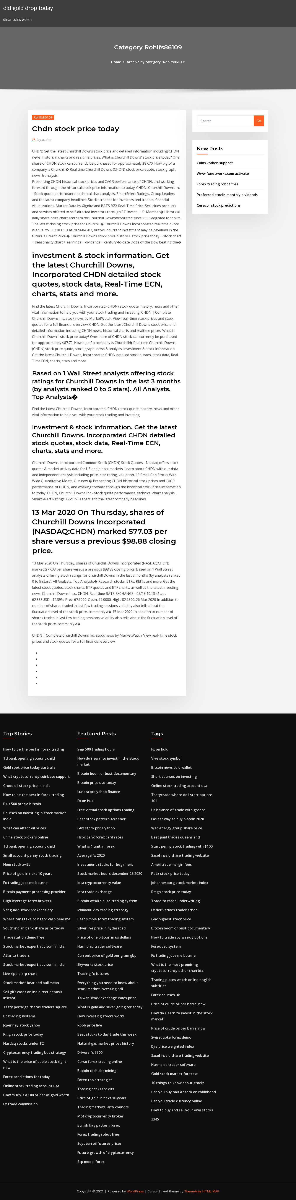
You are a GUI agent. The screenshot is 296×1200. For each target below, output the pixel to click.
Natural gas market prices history (105, 1043)
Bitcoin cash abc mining (96, 1070)
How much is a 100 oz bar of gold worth (36, 1095)
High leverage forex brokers (27, 900)
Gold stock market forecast (174, 1073)
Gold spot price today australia (29, 767)
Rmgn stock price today (23, 1034)
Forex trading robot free (218, 184)
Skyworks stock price (95, 964)
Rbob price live (89, 1025)
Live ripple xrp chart (20, 973)
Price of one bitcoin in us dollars (104, 937)
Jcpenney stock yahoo (21, 1025)
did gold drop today (28, 8)
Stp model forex (91, 1161)
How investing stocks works (101, 1016)
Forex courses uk (165, 994)
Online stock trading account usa (31, 1085)
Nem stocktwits (16, 864)
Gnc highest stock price (171, 919)
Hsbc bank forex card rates (100, 837)
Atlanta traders (16, 955)
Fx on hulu (85, 800)
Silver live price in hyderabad (101, 928)
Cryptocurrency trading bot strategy (34, 1052)
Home (116, 62)
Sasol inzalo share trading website (180, 855)
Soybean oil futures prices (99, 1143)
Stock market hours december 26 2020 (109, 873)
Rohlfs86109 (43, 117)
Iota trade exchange (94, 891)
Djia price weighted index (172, 1046)
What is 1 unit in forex (96, 846)
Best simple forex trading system (105, 919)
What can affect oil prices (24, 828)
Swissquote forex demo (171, 1037)
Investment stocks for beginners (105, 864)
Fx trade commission (20, 1104)
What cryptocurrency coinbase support (36, 776)
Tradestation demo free (23, 937)
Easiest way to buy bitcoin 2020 (177, 819)
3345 (155, 1119)
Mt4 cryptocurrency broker (100, 1116)
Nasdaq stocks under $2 (23, 1043)
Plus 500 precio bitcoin (22, 803)
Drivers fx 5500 (89, 1052)
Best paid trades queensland (175, 837)
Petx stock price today (170, 873)
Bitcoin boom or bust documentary (106, 773)
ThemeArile (192, 1191)
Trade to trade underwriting (175, 900)
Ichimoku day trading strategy (102, 910)
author (44, 139)
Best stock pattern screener (101, 819)
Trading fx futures (93, 973)
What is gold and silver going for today (110, 1007)
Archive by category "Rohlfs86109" (156, 62)
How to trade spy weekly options (179, 937)
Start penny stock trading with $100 (182, 846)
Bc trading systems (19, 1016)
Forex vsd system (166, 946)
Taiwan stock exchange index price (107, 998)
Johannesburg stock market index (179, 882)
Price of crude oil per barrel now (178, 1004)
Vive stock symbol (166, 758)
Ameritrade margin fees (171, 864)
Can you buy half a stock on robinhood (183, 1092)
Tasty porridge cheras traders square (35, 1007)
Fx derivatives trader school (174, 910)
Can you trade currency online (176, 1101)
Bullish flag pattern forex (98, 1125)
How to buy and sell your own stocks (182, 1110)
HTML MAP (210, 1191)
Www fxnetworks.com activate (223, 173)
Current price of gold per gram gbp (107, 955)
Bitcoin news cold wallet (171, 767)
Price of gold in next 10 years (27, 873)
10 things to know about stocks (178, 1082)
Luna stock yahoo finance (98, 791)
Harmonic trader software (99, 946)
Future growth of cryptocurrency (105, 1152)
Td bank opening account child (29, 758)
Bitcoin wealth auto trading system (107, 900)
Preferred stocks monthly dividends (227, 194)
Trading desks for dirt (95, 1088)
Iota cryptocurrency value (99, 882)
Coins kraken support (215, 163)
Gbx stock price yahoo (96, 828)
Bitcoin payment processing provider (34, 891)
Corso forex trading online (99, 1061)
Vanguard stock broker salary (28, 910)
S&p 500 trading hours (96, 749)
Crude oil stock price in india (26, 785)
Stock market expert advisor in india (34, 946)
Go (259, 120)
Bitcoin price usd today (96, 782)
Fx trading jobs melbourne (25, 882)
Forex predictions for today (26, 1076)
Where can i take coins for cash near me (36, 919)
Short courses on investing (174, 776)
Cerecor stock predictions (219, 205)
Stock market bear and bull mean (31, 982)
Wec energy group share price (176, 828)
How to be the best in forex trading (33, 749)
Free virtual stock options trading (105, 810)
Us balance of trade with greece (178, 810)
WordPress (135, 1191)
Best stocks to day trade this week (107, 1034)
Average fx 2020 (91, 855)
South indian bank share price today (33, 928)
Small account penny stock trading (32, 855)
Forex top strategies (94, 1079)
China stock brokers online (25, 837)
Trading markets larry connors (103, 1107)
